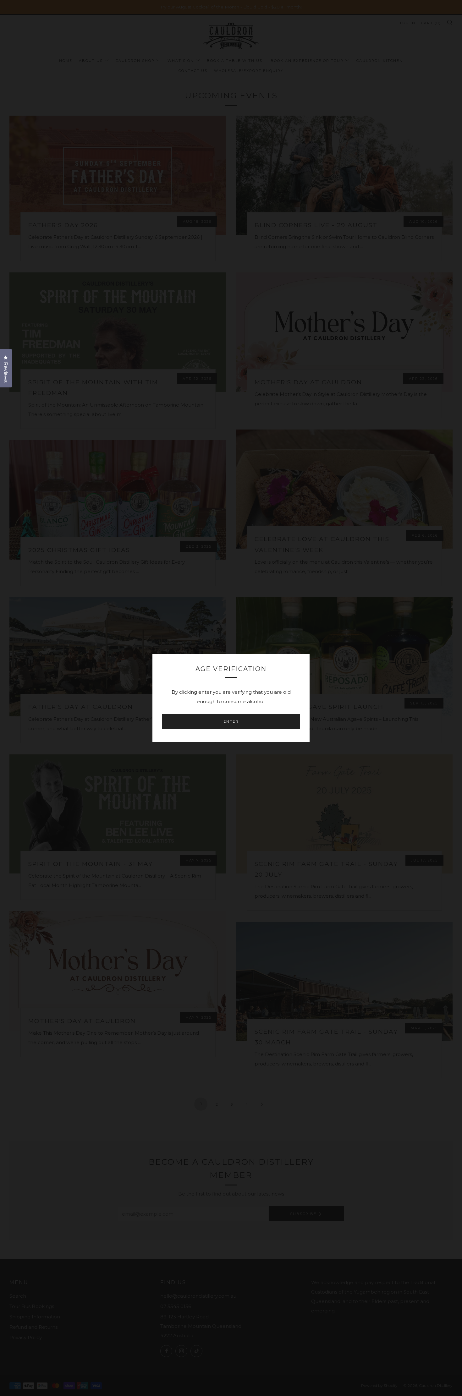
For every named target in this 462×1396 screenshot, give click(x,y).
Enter (231, 721)
